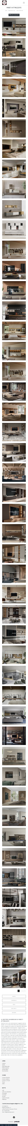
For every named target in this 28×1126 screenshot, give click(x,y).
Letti (3, 1090)
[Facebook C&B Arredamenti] (14, 1117)
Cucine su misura (6, 1080)
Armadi (3, 1096)
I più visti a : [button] (14, 1008)
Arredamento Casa (11, 10)
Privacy (2, 1125)
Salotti (3, 1064)
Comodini (4, 1094)
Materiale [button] (14, 1000)
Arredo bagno (5, 1069)
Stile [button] (14, 1004)
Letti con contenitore (6, 1091)
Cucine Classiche (6, 1077)
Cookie (6, 1125)
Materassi (4, 1099)
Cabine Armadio (5, 1097)
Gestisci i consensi (13, 1125)
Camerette (4, 1093)
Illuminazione (5, 1070)
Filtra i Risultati (14, 14)
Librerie (3, 1063)
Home (6, 10)
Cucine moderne (5, 1079)
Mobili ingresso (5, 1067)
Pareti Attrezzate (19, 10)
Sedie (3, 1083)
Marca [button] (14, 996)
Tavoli (3, 1082)
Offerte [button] (14, 1012)
